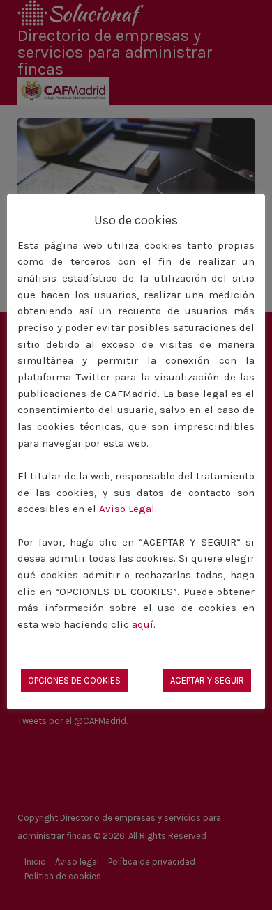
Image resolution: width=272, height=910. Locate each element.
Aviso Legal (127, 508)
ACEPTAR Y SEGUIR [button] (207, 680)
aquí (142, 624)
